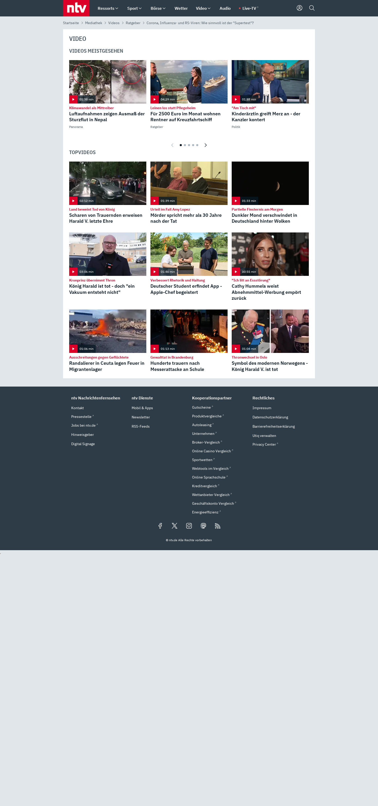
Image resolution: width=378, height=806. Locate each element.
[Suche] (312, 8)
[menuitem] (116, 8)
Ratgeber (133, 23)
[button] (98, 398)
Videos (114, 23)
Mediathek (93, 23)
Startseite (71, 23)
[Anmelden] (299, 8)
